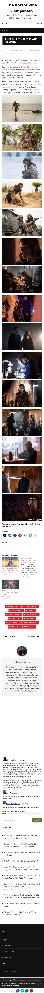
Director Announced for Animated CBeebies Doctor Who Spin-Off (21, 913)
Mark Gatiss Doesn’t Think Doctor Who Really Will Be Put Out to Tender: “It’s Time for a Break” (22, 896)
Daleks (30, 610)
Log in (4, 939)
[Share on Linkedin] (27, 990)
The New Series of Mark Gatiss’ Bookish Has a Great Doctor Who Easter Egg (21, 836)
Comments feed (8, 951)
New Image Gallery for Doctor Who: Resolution (10, 569)
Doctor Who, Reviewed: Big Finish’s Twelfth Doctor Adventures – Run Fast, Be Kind (20, 845)
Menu (5, 30)
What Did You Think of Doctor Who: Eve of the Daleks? (10, 592)
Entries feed (6, 945)
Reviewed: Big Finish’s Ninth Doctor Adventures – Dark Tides (23, 905)
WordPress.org (8, 957)
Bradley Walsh (13, 606)
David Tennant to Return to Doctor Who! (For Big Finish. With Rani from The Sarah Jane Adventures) (22, 886)
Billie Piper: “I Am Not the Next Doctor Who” (21, 861)
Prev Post (12, 636)
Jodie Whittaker (31, 615)
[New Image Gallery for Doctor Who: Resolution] (10, 562)
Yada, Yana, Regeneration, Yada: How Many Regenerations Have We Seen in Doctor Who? (21, 868)
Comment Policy (8, 971)
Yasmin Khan (28, 627)
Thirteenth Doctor (30, 623)
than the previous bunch (17, 72)
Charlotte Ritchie (30, 606)
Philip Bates (36, 51)
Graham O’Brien (13, 615)
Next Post (32, 636)
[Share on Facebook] (18, 990)
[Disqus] (22, 728)
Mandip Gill (15, 619)
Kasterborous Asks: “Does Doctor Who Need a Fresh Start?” (22, 853)
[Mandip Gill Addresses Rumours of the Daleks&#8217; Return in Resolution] (30, 567)
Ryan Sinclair (12, 623)
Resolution (29, 619)
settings (17, 986)
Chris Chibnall (16, 610)
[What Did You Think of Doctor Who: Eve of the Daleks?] (10, 584)
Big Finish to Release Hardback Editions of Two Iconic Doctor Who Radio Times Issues (22, 876)
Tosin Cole (14, 627)
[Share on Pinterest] (31, 990)
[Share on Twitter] (22, 990)
